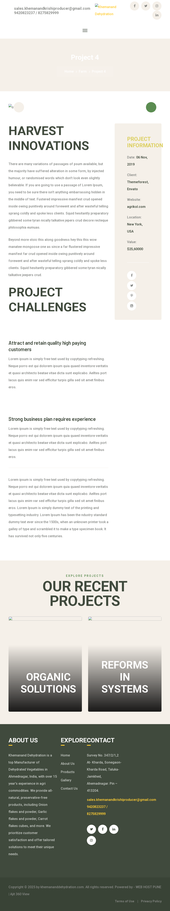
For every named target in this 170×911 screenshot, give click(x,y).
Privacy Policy (151, 901)
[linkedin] (113, 829)
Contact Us (69, 788)
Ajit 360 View (19, 894)
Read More (37, 699)
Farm (83, 71)
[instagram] (91, 840)
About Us (68, 764)
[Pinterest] (131, 295)
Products (68, 772)
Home (69, 71)
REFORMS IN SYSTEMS (123, 643)
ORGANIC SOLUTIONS (48, 649)
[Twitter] (131, 285)
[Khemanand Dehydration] (111, 10)
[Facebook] (131, 275)
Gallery (66, 780)
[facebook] (102, 829)
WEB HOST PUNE (148, 887)
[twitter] (91, 829)
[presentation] (19, 107)
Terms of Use (124, 901)
